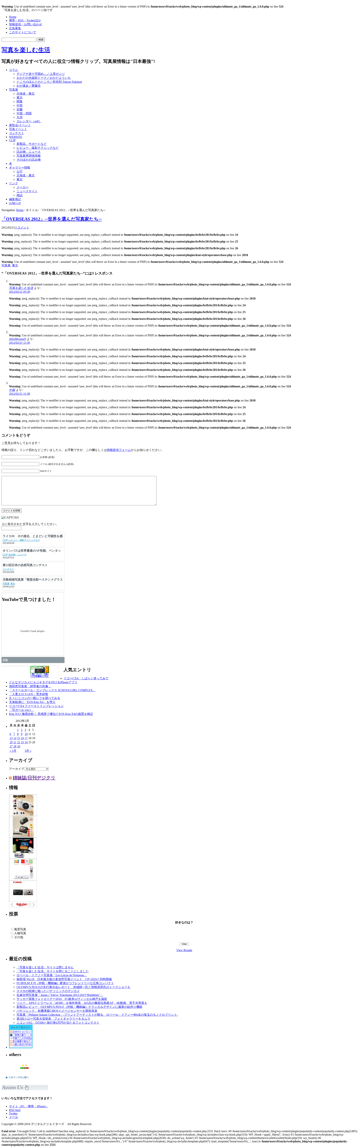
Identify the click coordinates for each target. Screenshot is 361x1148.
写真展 (13, 89)
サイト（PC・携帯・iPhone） (28, 1106)
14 (14, 738)
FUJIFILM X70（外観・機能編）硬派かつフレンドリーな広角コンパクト (65, 983)
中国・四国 (24, 113)
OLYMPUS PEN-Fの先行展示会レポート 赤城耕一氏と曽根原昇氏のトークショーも (73, 987)
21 (14, 742)
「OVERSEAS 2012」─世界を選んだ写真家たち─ (52, 219)
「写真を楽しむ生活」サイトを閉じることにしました (53, 971)
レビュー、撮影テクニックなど (38, 147)
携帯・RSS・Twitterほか (25, 20)
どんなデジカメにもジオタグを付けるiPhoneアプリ (43, 682)
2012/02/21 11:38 (19, 393)
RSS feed (14, 1110)
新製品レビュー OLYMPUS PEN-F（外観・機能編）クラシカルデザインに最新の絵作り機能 (79, 1006)
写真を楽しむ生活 (26, 49)
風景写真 (20, 929)
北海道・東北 (26, 93)
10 (26, 734)
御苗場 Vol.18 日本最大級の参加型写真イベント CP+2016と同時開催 (64, 979)
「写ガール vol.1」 (21, 710)
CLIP (12, 140)
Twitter (13, 1113)
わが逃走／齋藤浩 (29, 85)
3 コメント (22, 227)
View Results (184, 950)
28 (14, 746)
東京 (20, 97)
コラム (13, 69)
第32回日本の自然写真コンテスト (25, 565)
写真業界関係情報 (29, 155)
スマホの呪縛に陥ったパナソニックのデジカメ (48, 991)
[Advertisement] (312, 74)
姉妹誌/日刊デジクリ (34, 777)
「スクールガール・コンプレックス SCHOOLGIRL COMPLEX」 (52, 690)
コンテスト (16, 133)
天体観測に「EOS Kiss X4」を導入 (32, 702)
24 (26, 742)
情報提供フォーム (119, 450)
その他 (18, 937)
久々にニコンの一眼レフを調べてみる (34, 698)
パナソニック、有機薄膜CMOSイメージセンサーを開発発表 (57, 1010)
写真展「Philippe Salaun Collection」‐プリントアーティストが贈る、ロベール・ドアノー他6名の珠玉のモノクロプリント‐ (97, 1014)
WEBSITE (15, 136)
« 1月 (13, 750)
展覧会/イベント (20, 125)
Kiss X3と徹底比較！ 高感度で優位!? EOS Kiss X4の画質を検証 (51, 713)
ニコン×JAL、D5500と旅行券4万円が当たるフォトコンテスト (58, 1022)
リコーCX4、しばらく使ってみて (86, 678)
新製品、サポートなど (32, 143)
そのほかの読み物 (29, 159)
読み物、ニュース (29, 151)
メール (13, 1117)
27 (11, 746)
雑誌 (20, 195)
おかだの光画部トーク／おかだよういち (44, 77)
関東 (20, 101)
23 (22, 742)
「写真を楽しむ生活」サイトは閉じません (45, 967)
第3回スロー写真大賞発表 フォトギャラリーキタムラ (53, 1018)
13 (11, 738)
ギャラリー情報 (19, 167)
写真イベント (18, 129)
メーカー (23, 187)
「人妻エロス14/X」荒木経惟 (28, 694)
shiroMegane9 (17, 339)
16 (22, 738)
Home (12, 16)
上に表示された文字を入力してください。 (30, 524)
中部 (20, 105)
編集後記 (15, 199)
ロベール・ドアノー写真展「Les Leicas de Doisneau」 (52, 975)
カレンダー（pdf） (29, 121)
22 (18, 742)
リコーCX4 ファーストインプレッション (36, 706)
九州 (20, 117)
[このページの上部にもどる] (17, 1079)
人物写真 (20, 933)
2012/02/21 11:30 (19, 342)
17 (26, 738)
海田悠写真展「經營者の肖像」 (30, 686)
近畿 (20, 109)
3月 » (28, 750)
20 (11, 742)
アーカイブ (16, 768)
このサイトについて (22, 32)
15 (18, 738)
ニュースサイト (27, 191)
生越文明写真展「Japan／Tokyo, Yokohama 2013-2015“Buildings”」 (60, 995)
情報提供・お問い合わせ (25, 24)
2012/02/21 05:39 (19, 291)
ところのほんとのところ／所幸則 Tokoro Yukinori (49, 81)
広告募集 (15, 28)
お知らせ (15, 203)
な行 (20, 171)
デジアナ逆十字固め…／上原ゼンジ (41, 73)
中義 (12, 390)
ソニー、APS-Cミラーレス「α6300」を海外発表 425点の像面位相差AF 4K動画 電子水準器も (82, 1002)
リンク (13, 183)
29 (18, 746)
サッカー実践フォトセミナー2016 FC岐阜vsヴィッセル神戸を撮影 (62, 999)
